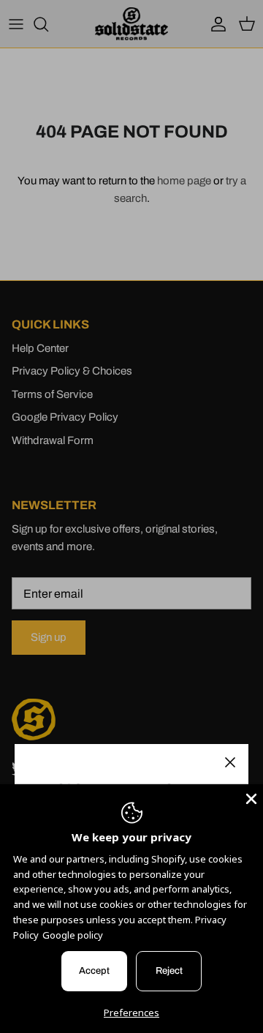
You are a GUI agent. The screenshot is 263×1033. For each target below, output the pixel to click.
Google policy (72, 935)
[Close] (230, 762)
